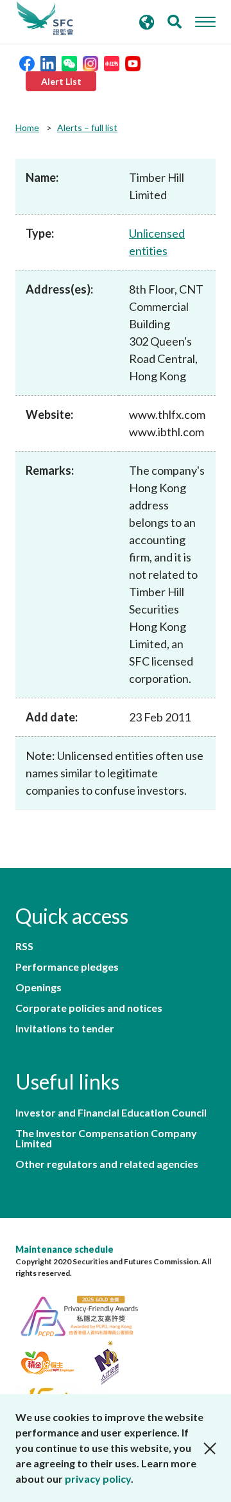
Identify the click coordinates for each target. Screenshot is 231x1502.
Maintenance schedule (64, 1249)
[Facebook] (27, 62)
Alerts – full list (87, 127)
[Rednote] (111, 62)
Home (27, 127)
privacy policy (98, 1478)
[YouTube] (133, 62)
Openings (38, 987)
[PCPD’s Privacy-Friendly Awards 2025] (86, 1314)
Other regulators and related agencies (106, 1164)
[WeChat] (69, 62)
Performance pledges (67, 967)
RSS (24, 946)
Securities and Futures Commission (44, 18)
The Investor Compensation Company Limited (106, 1138)
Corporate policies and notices (88, 1008)
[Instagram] (90, 62)
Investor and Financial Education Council (111, 1113)
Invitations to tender (64, 1028)
